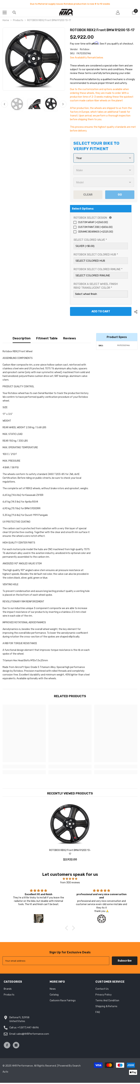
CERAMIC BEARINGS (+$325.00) (95, 232)
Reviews (69, 339)
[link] (24, 767)
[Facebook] (7, 1046)
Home (6, 21)
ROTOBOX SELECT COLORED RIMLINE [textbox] (98, 270)
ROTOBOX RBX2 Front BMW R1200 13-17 (70, 853)
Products (18, 21)
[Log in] (118, 13)
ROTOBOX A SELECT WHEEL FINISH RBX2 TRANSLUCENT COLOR (96, 286)
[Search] (14, 13)
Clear (88, 195)
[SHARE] (134, 313)
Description (22, 339)
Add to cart (101, 312)
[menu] (5, 13)
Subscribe (125, 961)
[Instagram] (16, 1046)
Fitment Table (47, 339)
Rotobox (84, 50)
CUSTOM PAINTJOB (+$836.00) (95, 228)
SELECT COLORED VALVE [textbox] (90, 240)
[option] (34, 60)
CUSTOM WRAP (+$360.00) (93, 223)
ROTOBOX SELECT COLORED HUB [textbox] (96, 255)
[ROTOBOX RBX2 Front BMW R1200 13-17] (70, 825)
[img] (70, 880)
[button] (4, 105)
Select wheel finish (86, 295)
